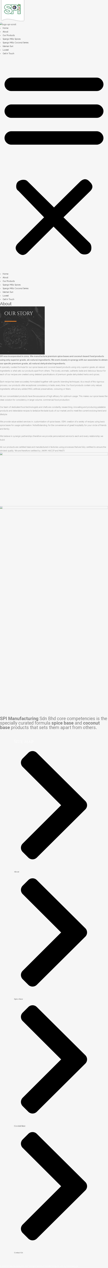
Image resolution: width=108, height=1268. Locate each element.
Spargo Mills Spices (12, 39)
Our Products (9, 35)
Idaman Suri (8, 46)
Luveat (6, 50)
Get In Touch (8, 53)
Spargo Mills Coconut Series (16, 42)
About (5, 32)
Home (5, 28)
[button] (54, 163)
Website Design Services (54, 1266)
